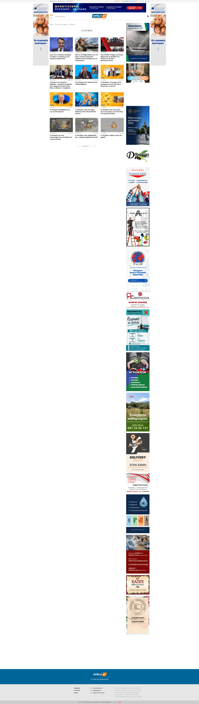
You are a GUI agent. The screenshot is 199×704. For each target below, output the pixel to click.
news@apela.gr (97, 690)
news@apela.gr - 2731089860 (65, 1)
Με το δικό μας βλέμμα (61, 24)
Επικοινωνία (53, 1)
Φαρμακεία (77, 688)
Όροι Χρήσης (96, 702)
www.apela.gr (88, 702)
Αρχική (51, 24)
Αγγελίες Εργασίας (60, 16)
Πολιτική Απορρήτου (106, 702)
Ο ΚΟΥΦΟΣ (72, 24)
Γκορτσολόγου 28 (98, 688)
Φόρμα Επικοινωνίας (98, 692)
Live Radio (77, 690)
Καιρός (76, 692)
